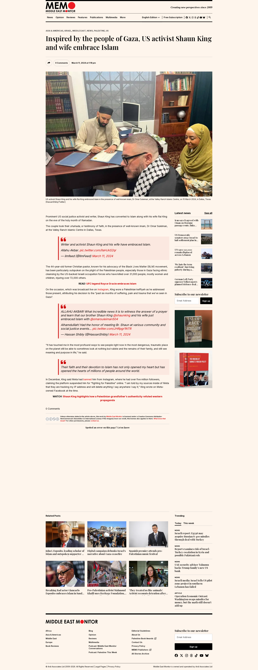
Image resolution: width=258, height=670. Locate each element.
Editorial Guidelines (141, 631)
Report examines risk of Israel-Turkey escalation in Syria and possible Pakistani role (192, 552)
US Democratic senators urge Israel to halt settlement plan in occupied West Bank (186, 237)
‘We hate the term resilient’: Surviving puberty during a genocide (184, 267)
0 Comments (61, 63)
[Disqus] (107, 466)
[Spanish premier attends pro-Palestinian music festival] (148, 534)
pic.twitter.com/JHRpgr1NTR (111, 328)
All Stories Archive (140, 654)
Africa (48, 631)
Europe (49, 642)
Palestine (99, 31)
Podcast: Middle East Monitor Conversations (103, 647)
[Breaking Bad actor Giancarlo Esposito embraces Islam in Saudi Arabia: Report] (65, 574)
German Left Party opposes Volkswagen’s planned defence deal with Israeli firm (186, 282)
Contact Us (137, 642)
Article (178, 593)
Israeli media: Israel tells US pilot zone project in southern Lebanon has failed (193, 583)
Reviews (71, 17)
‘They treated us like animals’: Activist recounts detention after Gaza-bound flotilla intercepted (147, 592)
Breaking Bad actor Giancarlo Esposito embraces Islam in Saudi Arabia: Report (64, 592)
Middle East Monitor (114, 416)
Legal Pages (100, 666)
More (123, 17)
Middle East (79, 31)
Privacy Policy (138, 646)
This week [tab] (188, 523)
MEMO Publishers (140, 650)
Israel (67, 31)
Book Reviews (52, 646)
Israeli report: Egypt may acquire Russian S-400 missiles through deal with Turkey (192, 536)
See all (208, 213)
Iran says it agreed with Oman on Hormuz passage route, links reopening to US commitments (186, 223)
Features (82, 17)
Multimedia (111, 17)
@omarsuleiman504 (104, 319)
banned (87, 379)
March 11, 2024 (102, 256)
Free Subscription (173, 17)
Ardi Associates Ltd (204, 666)
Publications (96, 17)
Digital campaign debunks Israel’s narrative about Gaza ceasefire (106, 552)
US (107, 31)
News (50, 17)
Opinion (60, 17)
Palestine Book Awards (142, 638)
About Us (136, 635)
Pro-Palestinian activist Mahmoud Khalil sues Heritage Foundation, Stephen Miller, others (106, 592)
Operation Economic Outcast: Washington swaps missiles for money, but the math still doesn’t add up (193, 601)
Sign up (206, 301)
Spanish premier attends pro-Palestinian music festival (145, 552)
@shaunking (121, 315)
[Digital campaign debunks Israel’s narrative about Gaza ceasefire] (106, 534)
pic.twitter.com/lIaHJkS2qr (98, 250)
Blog (91, 631)
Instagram (103, 289)
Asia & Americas (54, 31)
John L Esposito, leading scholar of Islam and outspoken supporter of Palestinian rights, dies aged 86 (65, 552)
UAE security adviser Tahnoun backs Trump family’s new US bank (192, 568)
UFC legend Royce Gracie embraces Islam (111, 283)
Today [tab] (178, 523)
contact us (95, 421)
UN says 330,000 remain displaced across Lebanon (183, 252)
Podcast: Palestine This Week (103, 652)
